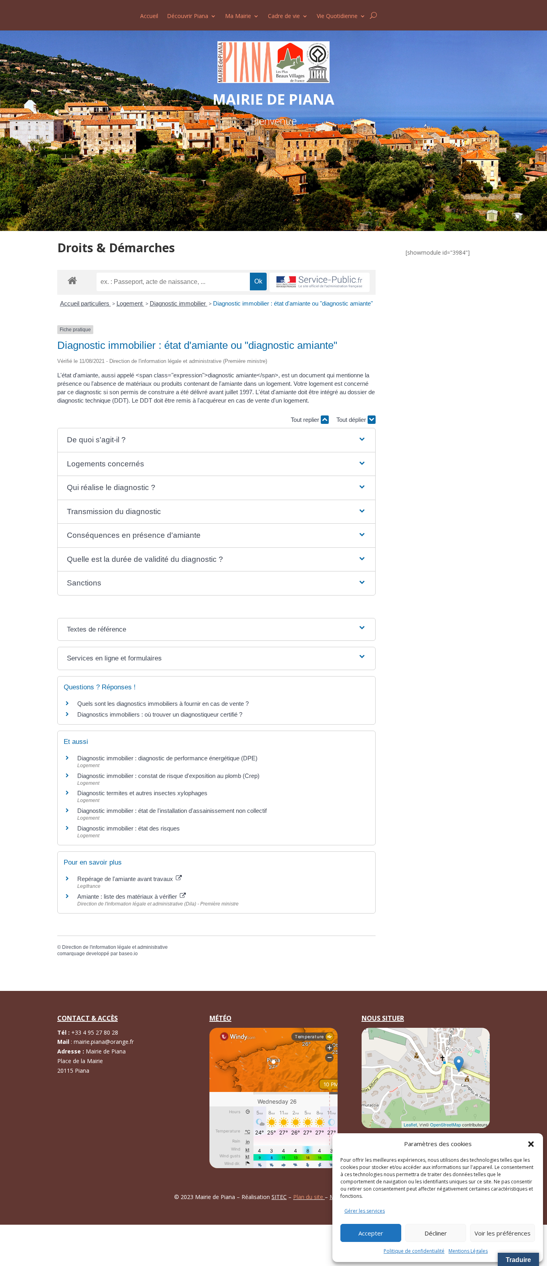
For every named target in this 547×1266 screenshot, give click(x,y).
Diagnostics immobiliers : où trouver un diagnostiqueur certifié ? (159, 714)
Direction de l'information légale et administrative (115, 947)
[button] (531, 1144)
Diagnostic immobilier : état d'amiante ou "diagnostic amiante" (293, 303)
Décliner (435, 1233)
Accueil (149, 16)
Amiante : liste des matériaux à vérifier (128, 896)
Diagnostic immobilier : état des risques (128, 828)
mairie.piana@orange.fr (104, 1041)
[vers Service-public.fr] (319, 282)
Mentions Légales (468, 1251)
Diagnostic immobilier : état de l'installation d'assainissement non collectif (172, 810)
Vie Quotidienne (337, 16)
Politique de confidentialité (414, 1251)
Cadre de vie (284, 16)
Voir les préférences (503, 1233)
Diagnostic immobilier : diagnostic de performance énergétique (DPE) (167, 758)
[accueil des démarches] (72, 280)
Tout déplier (352, 419)
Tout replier (306, 419)
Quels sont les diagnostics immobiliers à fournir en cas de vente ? (163, 703)
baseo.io (128, 953)
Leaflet (410, 1124)
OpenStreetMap (445, 1124)
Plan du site (309, 1197)
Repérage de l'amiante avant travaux (126, 878)
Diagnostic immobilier (178, 303)
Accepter (370, 1233)
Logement (130, 303)
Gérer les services (364, 1210)
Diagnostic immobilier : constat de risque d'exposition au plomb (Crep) (168, 775)
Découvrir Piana (187, 16)
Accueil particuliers (85, 303)
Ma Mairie (238, 16)
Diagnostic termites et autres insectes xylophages (142, 793)
